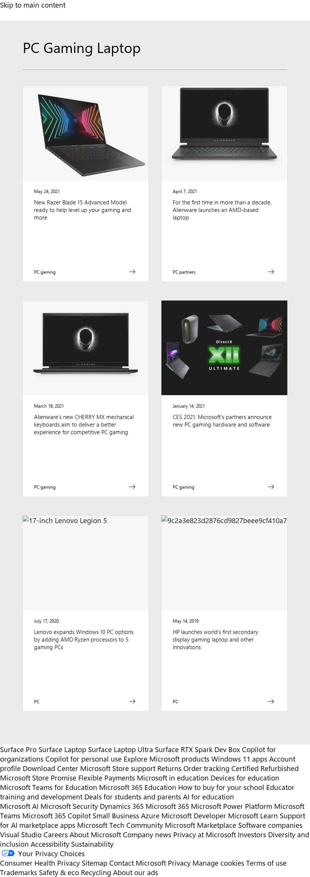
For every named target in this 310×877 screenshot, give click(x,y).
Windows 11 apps (239, 758)
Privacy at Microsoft (204, 834)
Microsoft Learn (253, 815)
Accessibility (50, 844)
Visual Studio (21, 834)
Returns (169, 768)
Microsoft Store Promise (38, 777)
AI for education (208, 796)
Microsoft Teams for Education (48, 787)
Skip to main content (32, 4)
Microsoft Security (69, 806)
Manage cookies (218, 863)
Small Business (116, 815)
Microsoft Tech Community (120, 825)
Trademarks (18, 872)
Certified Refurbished (265, 768)
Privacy (180, 863)
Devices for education (245, 777)
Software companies (270, 825)
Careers (55, 834)
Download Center (50, 768)
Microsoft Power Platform (231, 806)
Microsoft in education (173, 777)
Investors (252, 834)
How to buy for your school (221, 787)
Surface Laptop (62, 749)
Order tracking (206, 768)
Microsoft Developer (193, 815)
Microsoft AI (19, 806)
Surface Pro (18, 749)
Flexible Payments (106, 777)
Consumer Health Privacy (40, 863)
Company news (147, 834)
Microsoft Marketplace (200, 825)
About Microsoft (95, 834)
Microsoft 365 (167, 806)
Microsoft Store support (117, 768)
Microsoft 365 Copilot (56, 815)
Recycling (96, 872)
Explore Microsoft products (166, 758)
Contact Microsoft (137, 863)
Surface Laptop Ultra (120, 749)
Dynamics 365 (122, 806)
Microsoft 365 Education (137, 787)
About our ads (135, 872)
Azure (150, 815)
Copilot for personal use (83, 758)
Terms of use (266, 863)
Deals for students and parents (132, 796)
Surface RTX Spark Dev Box (197, 749)
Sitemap (94, 863)
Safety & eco (59, 872)
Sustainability (92, 844)
